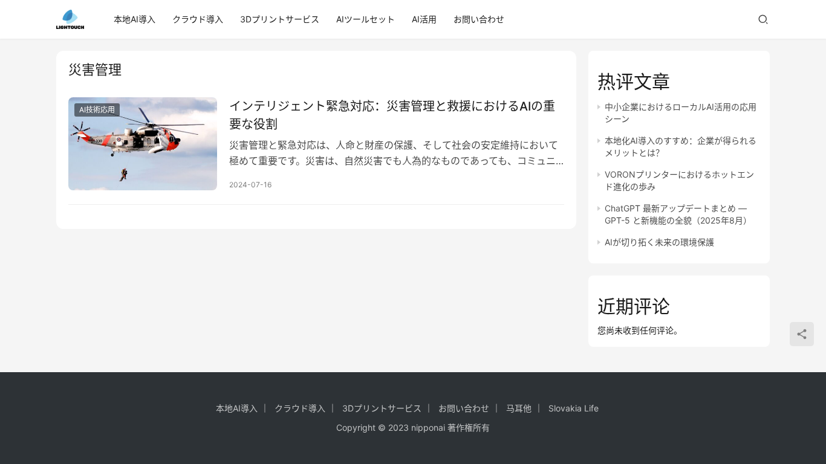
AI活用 (424, 19)
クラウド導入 (197, 19)
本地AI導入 (134, 19)
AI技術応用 (97, 109)
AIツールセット (365, 19)
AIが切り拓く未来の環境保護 (659, 242)
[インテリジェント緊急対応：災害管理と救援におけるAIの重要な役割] (142, 143)
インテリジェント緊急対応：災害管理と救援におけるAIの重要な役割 (392, 115)
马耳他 (519, 408)
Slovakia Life (573, 408)
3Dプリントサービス (279, 19)
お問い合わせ (479, 19)
